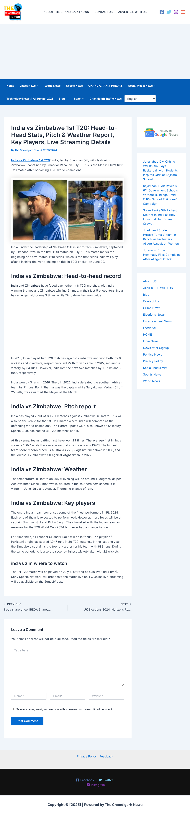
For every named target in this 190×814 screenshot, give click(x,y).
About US (150, 281)
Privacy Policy (153, 361)
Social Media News (140, 85)
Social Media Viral (155, 368)
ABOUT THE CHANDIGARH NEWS (66, 11)
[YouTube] (183, 12)
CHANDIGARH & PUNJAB (105, 85)
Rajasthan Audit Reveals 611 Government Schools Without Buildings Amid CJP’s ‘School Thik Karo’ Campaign (160, 194)
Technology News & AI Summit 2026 (29, 98)
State (77, 98)
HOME (147, 334)
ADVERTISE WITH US (132, 11)
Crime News (151, 308)
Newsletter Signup (156, 348)
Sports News (74, 85)
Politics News (152, 354)
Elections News (154, 314)
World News (52, 85)
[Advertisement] (95, 51)
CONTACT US (103, 11)
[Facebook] (162, 12)
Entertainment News (157, 321)
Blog (62, 98)
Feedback (150, 328)
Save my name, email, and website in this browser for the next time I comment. (64, 709)
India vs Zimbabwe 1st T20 (30, 160)
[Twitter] (169, 12)
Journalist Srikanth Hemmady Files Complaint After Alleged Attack (161, 254)
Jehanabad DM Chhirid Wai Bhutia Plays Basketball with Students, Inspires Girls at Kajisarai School (160, 170)
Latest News (28, 85)
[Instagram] (176, 12)
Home (10, 85)
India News (150, 341)
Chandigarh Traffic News (106, 98)
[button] (37, 85)
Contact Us (151, 301)
